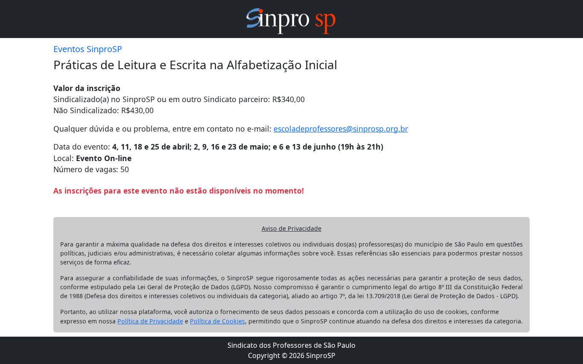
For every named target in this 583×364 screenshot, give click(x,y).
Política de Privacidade (150, 321)
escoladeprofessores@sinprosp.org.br (341, 128)
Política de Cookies (217, 321)
